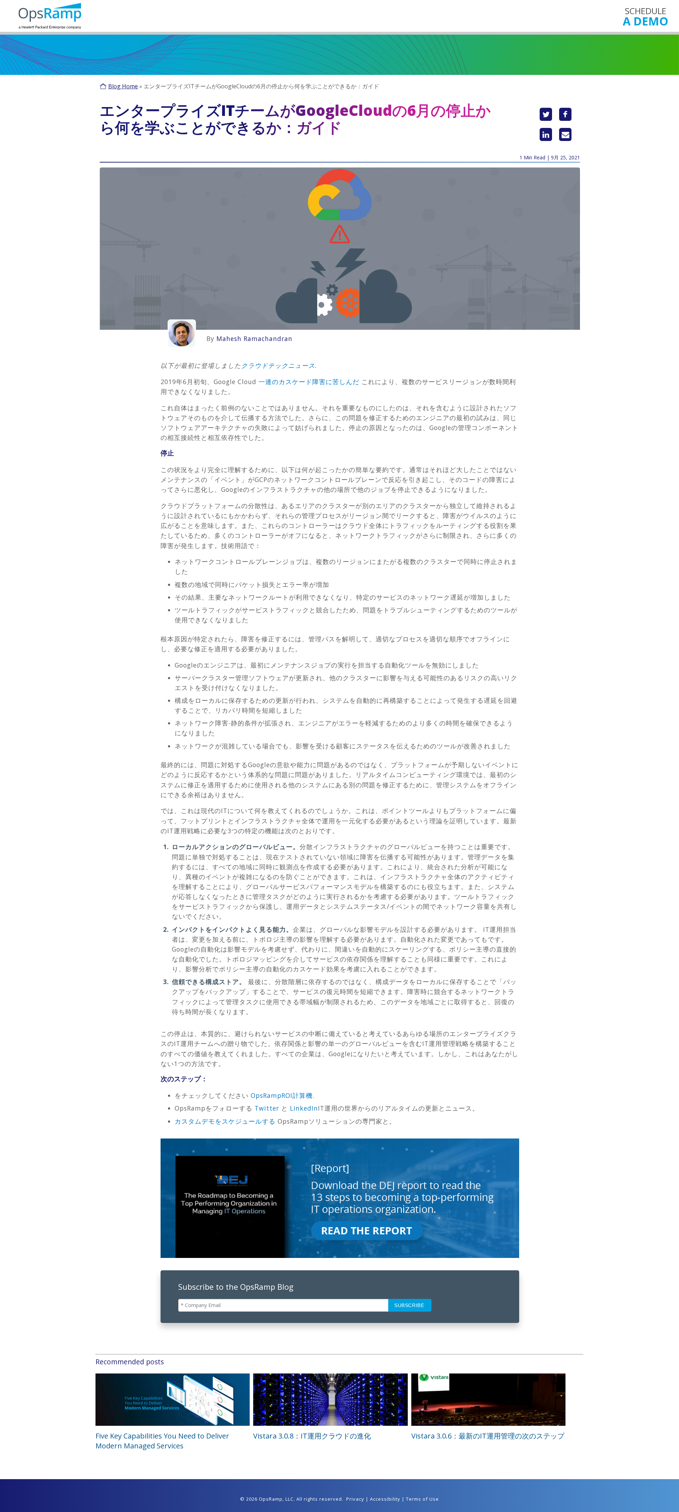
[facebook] (565, 114)
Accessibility (385, 1499)
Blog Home (123, 86)
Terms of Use (422, 1499)
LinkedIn (304, 1108)
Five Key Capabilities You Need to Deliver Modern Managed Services (162, 1441)
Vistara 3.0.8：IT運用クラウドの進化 (312, 1436)
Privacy (355, 1499)
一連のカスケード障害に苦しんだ (309, 381)
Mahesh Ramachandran (254, 338)
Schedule (645, 16)
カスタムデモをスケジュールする (225, 1121)
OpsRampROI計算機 (282, 1095)
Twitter (267, 1108)
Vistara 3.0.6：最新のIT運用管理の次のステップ (487, 1436)
